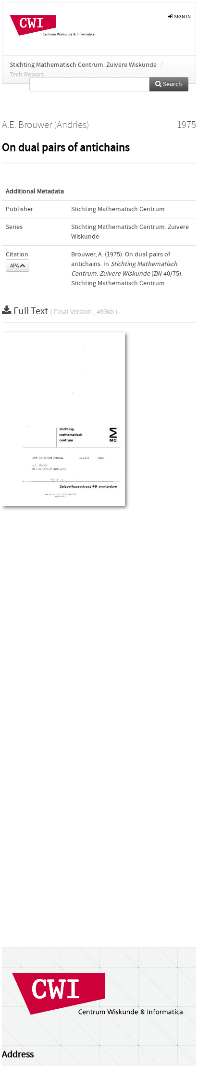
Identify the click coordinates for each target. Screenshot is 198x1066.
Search (171, 84)
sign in (182, 16)
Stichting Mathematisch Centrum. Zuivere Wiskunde (83, 65)
